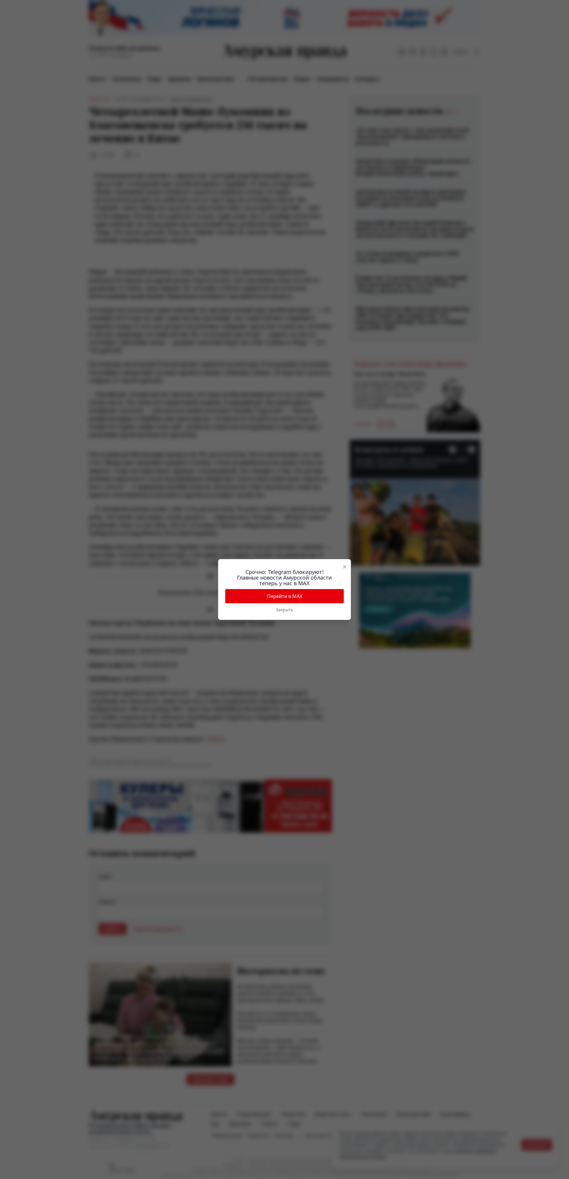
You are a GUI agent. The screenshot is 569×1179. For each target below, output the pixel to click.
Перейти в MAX (284, 596)
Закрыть (284, 609)
